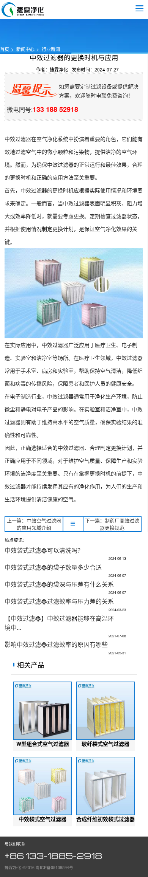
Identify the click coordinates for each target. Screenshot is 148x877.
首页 (4, 49)
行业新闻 (51, 49)
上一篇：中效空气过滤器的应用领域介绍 (34, 524)
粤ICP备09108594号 (54, 867)
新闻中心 (25, 49)
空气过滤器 (23, 9)
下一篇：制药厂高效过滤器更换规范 (112, 524)
